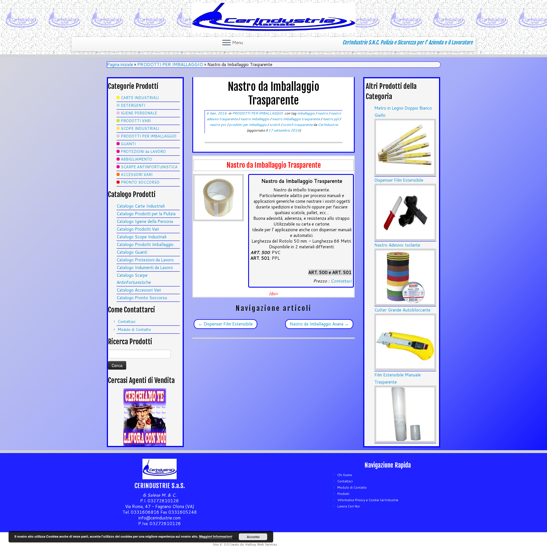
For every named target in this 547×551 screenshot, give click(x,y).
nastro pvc (218, 124)
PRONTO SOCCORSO (140, 182)
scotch (275, 124)
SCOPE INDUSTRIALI (140, 128)
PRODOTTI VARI (136, 120)
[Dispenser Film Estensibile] (405, 212)
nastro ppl (331, 118)
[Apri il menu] (226, 43)
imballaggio (306, 113)
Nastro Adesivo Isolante (397, 245)
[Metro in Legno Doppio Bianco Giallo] (405, 147)
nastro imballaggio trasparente (296, 118)
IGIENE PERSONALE (139, 113)
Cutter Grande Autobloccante (402, 310)
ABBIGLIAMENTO (136, 159)
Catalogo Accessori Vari (139, 290)
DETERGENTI (133, 105)
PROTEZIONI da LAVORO (143, 151)
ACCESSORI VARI (136, 174)
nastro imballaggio (255, 118)
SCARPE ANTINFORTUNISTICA (149, 166)
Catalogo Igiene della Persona (145, 221)
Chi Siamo (344, 475)
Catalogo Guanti (132, 252)
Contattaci (126, 321)
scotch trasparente (298, 124)
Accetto (253, 536)
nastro (323, 113)
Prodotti (343, 493)
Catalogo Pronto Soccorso (142, 298)
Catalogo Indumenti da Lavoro (145, 268)
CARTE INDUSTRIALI (140, 97)
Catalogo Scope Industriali (141, 237)
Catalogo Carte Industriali (141, 206)
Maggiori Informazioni (215, 536)
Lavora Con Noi (348, 506)
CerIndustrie (328, 124)
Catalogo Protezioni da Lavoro (145, 260)
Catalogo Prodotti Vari (138, 229)
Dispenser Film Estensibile (225, 324)
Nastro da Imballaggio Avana (319, 324)
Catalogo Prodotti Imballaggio (145, 244)
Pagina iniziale (120, 64)
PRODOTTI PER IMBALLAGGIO (170, 64)
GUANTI (128, 143)
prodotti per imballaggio (248, 124)
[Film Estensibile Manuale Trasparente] (405, 414)
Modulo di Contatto (134, 329)
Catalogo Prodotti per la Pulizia (146, 214)
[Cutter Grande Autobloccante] (405, 342)
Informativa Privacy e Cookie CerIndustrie (367, 500)
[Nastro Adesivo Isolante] (405, 277)
